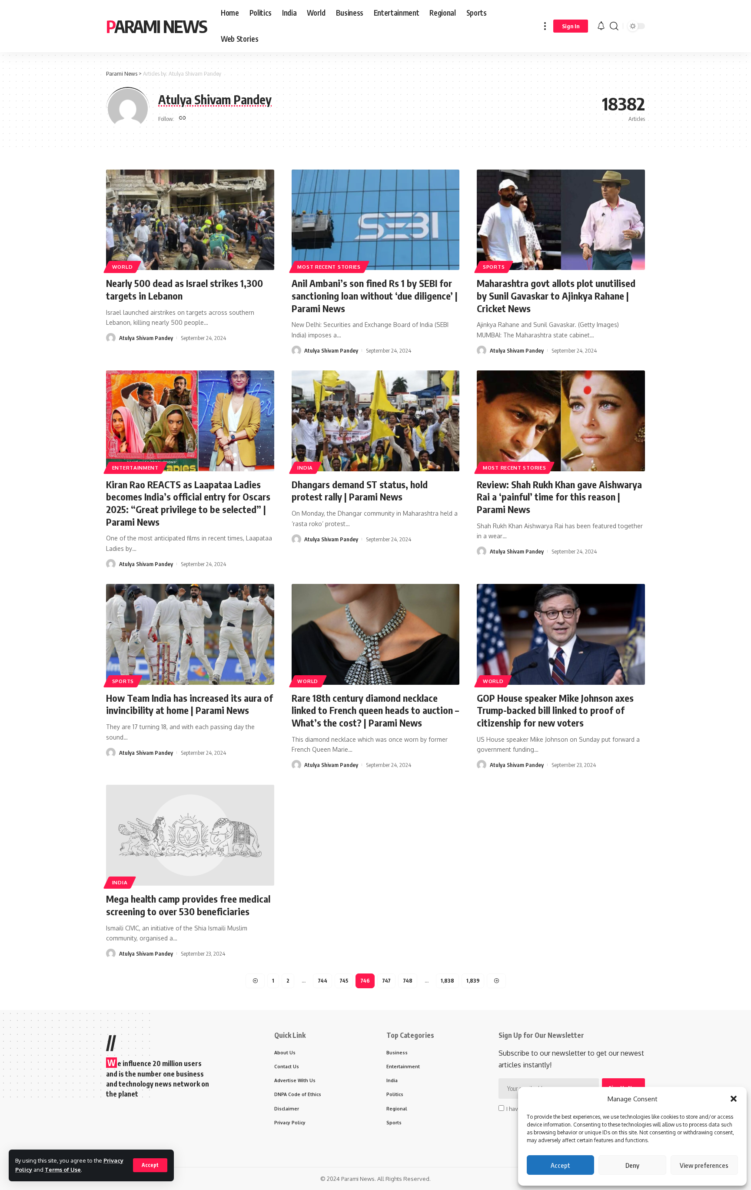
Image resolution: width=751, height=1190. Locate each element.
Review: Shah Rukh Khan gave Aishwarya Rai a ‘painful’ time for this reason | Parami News (559, 496)
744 (322, 980)
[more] (545, 26)
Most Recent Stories (328, 266)
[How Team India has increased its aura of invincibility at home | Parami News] (190, 634)
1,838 (447, 980)
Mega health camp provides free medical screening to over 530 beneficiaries (188, 905)
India (305, 467)
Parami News (156, 26)
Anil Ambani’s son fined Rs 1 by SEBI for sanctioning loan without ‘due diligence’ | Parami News (375, 295)
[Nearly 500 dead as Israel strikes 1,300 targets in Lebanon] (190, 220)
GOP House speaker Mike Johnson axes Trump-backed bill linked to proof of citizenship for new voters (555, 710)
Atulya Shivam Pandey (146, 337)
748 (407, 980)
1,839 (472, 980)
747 (386, 980)
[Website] (182, 118)
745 (343, 980)
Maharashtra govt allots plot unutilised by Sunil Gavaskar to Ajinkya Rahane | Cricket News (556, 295)
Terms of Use (63, 1169)
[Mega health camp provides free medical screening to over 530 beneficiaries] (190, 835)
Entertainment (135, 467)
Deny (632, 1165)
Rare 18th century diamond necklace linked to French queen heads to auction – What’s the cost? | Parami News (375, 710)
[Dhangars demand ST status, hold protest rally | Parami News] (376, 420)
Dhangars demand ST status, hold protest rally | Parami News (360, 490)
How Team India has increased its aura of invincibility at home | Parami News (189, 704)
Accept (560, 1165)
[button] (733, 1098)
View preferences (704, 1165)
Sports (494, 266)
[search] (614, 26)
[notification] (601, 26)
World (122, 266)
